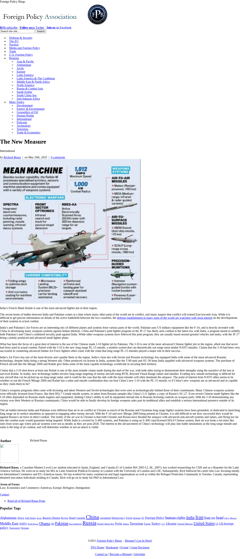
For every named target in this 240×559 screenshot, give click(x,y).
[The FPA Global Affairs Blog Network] (54, 24)
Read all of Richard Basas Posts (26, 500)
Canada (80, 517)
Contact (4, 494)
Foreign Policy (155, 518)
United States (204, 523)
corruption (105, 518)
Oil (52, 523)
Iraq (207, 517)
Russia (89, 523)
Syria (118, 523)
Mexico (233, 518)
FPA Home (97, 547)
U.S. (163, 524)
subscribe (8, 27)
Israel (220, 518)
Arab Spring (30, 518)
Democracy (118, 517)
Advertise (139, 554)
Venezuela (14, 528)
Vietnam (24, 528)
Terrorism (136, 523)
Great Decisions (139, 547)
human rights (175, 518)
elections (137, 518)
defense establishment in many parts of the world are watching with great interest (164, 317)
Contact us (101, 554)
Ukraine (171, 523)
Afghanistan (8, 518)
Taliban (126, 524)
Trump (147, 523)
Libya (226, 518)
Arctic (39, 518)
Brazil (72, 518)
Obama (44, 523)
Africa (20, 518)
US (216, 524)
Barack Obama (51, 517)
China (92, 517)
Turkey (156, 523)
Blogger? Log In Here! (138, 540)
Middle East (9, 523)
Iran (199, 517)
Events (124, 547)
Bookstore (112, 547)
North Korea (33, 524)
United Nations (185, 524)
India (190, 517)
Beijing (64, 518)
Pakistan (61, 523)
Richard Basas (12, 157)
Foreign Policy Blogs (109, 540)
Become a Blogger (121, 554)
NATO (23, 523)
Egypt (129, 517)
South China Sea (105, 524)
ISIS (213, 518)
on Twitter (32, 27)
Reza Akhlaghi (75, 524)
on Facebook (58, 27)
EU (142, 518)
